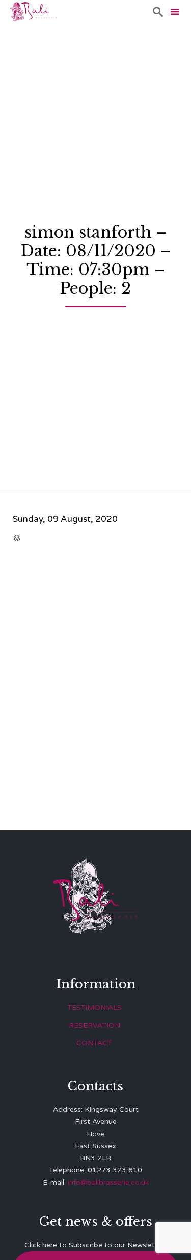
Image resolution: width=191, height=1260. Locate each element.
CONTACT (94, 1043)
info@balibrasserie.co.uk (108, 1182)
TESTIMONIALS (94, 1007)
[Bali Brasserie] (33, 11)
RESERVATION (94, 1025)
